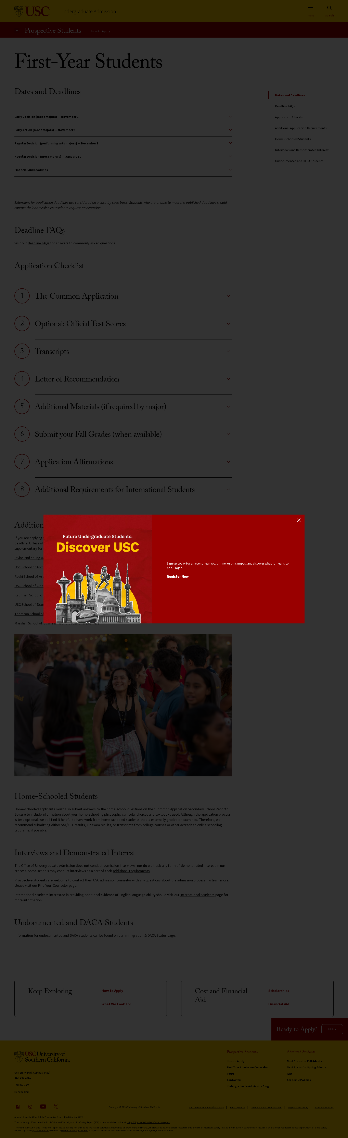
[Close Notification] (298, 520)
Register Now (178, 576)
